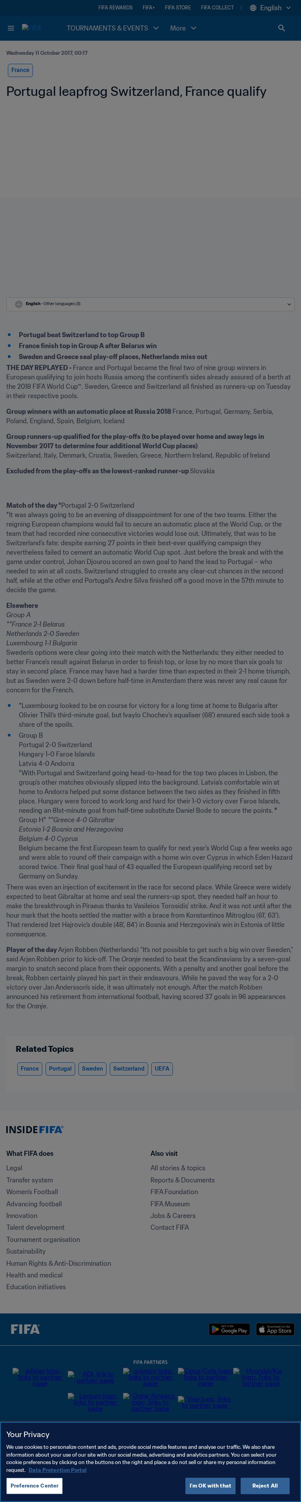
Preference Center (34, 1485)
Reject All (265, 1485)
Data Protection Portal (58, 1470)
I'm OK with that (210, 1485)
